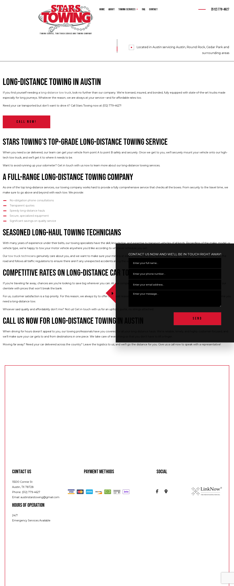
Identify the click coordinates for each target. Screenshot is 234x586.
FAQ (143, 9)
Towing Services (126, 9)
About (111, 9)
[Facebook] (157, 492)
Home (102, 9)
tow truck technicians (22, 256)
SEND (197, 319)
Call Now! (26, 122)
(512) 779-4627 (220, 9)
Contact (153, 9)
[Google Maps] (166, 492)
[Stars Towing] (65, 18)
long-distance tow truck (56, 92)
